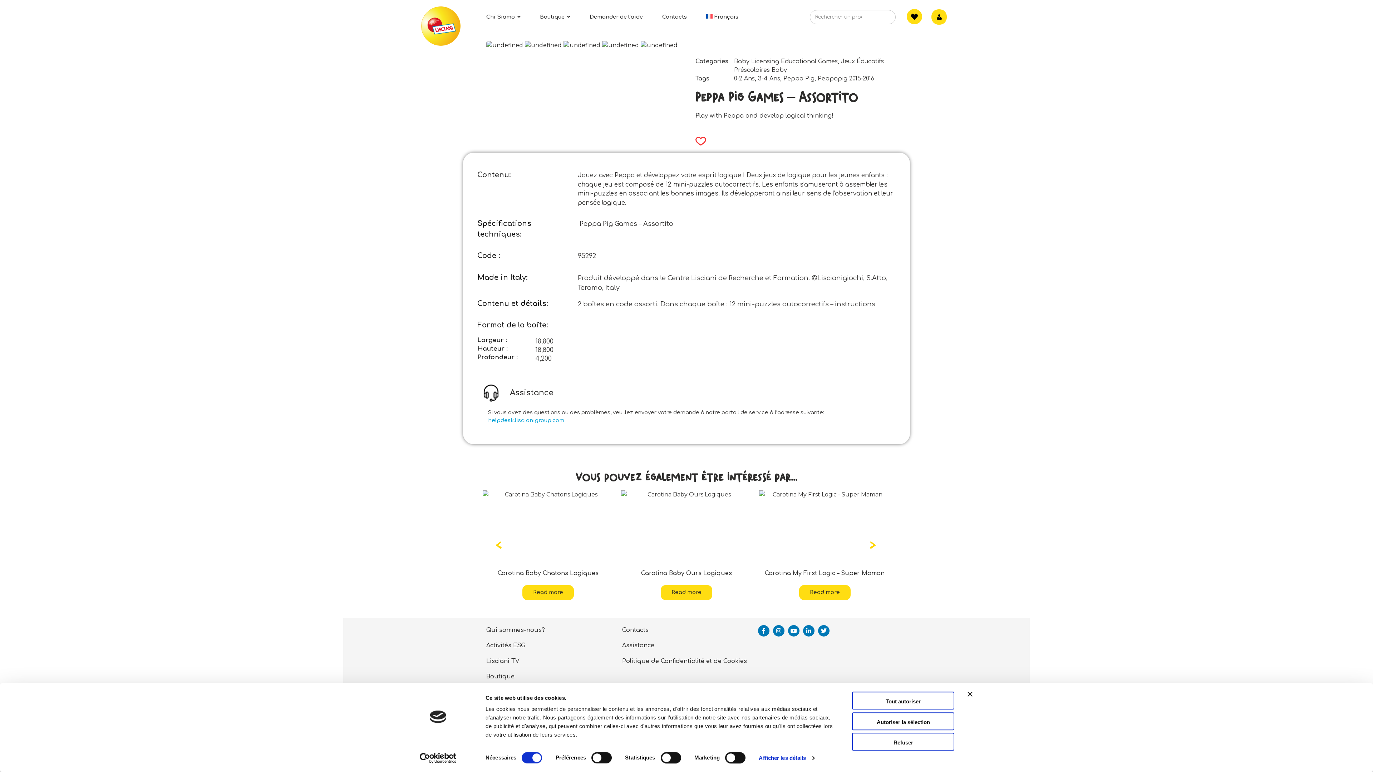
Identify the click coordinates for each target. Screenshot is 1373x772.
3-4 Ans (769, 78)
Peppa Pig (799, 78)
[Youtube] (793, 631)
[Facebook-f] (763, 631)
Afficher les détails (782, 758)
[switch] (601, 757)
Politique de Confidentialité (663, 661)
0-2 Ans (744, 78)
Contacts (635, 630)
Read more (548, 592)
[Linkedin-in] (809, 631)
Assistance (638, 645)
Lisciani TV (503, 661)
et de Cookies (726, 661)
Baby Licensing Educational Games (786, 61)
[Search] (879, 19)
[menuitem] (722, 17)
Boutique (500, 676)
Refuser (903, 742)
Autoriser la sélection (903, 722)
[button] (698, 141)
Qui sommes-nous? (515, 630)
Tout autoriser (903, 701)
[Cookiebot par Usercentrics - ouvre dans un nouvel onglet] (438, 758)
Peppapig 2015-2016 (846, 78)
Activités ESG (505, 645)
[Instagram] (778, 631)
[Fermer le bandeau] (970, 700)
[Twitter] (824, 631)
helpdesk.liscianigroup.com (526, 420)
